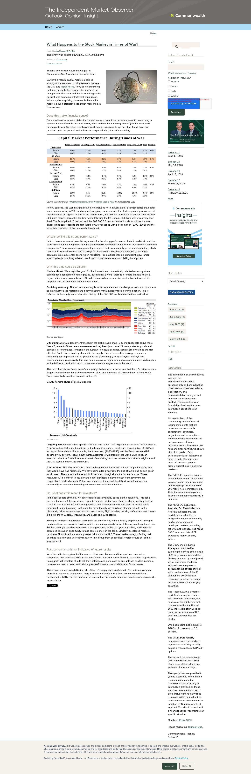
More (170, 198)
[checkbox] (186, 88)
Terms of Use (195, 726)
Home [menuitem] (48, 27)
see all (171, 346)
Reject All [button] (186, 766)
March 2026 (178, 339)
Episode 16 (174, 189)
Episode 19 (174, 161)
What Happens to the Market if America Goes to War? (91, 202)
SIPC (189, 720)
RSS (170, 358)
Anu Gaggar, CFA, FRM (65, 51)
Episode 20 (174, 152)
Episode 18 (174, 171)
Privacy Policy (181, 758)
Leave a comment (54, 63)
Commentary (62, 59)
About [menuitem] (60, 27)
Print (155, 33)
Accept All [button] (170, 766)
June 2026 (177, 316)
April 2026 (177, 331)
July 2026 (177, 309)
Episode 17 (174, 180)
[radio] (186, 81)
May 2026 (177, 324)
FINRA (181, 720)
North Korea (67, 86)
